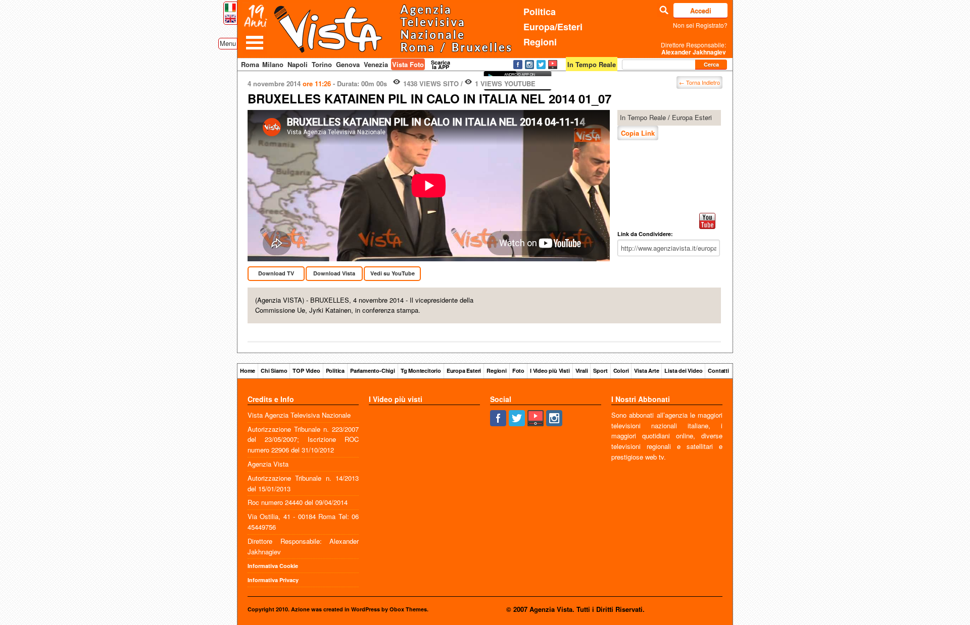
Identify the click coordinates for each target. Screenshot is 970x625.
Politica (539, 11)
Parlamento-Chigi (372, 370)
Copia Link (638, 133)
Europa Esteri (692, 117)
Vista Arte (646, 370)
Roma (250, 64)
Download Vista (334, 273)
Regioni (540, 41)
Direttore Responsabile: (693, 48)
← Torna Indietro (699, 82)
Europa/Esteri (553, 26)
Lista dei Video (683, 370)
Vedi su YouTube (392, 273)
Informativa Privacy (273, 580)
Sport (600, 370)
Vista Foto (408, 64)
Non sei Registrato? (700, 25)
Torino (322, 64)
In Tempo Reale (643, 117)
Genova (348, 64)
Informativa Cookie (273, 566)
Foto (518, 370)
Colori (621, 370)
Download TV (276, 273)
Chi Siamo (274, 370)
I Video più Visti (550, 370)
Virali (581, 370)
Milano (272, 64)
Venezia (376, 64)
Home (247, 370)
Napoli (297, 64)
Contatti (718, 370)
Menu (228, 43)
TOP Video (306, 370)
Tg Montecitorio (421, 370)
